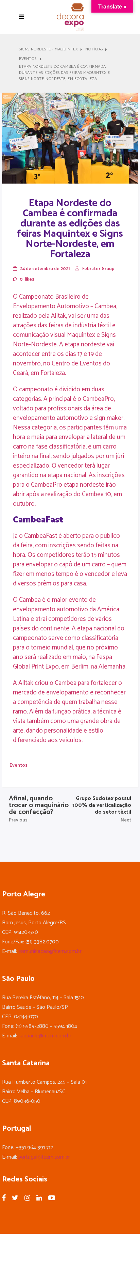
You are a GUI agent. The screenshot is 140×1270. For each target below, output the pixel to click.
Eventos (27, 59)
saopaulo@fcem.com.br (44, 1035)
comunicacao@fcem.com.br (50, 951)
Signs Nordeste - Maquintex (48, 49)
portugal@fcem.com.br (44, 1157)
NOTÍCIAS (94, 49)
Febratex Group (98, 268)
